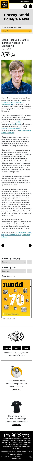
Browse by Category (10, 258)
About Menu (6, 31)
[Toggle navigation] (30, 6)
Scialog (18, 122)
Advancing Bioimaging (15, 124)
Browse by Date (8, 267)
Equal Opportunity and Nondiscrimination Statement (15, 445)
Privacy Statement (24, 442)
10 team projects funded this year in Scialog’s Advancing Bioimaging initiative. (16, 234)
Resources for (24, 1)
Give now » (16, 389)
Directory (14, 442)
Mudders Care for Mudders (18, 440)
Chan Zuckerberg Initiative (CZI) (11, 128)
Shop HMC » (16, 425)
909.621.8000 (11, 355)
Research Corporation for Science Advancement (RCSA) (12, 103)
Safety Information (8, 438)
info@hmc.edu (21, 355)
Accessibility (9, 444)
